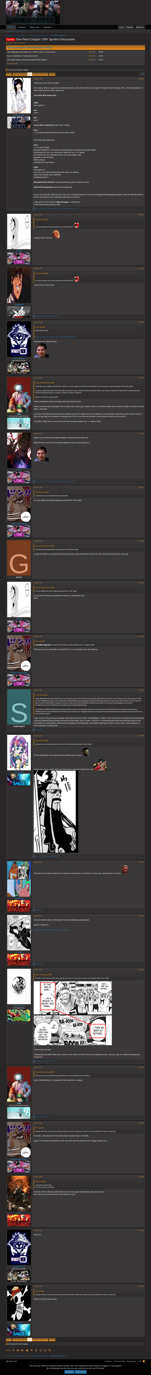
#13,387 (141, 487)
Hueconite (19, 898)
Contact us (108, 1361)
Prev (9, 74)
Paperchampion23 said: (43, 383)
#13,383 (141, 268)
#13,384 (141, 322)
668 (20, 74)
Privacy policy (131, 1361)
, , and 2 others (57, 209)
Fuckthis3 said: (40, 219)
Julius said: (39, 327)
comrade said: (40, 695)
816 (46, 74)
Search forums (20, 31)
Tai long (19, 1322)
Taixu (19, 1213)
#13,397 (141, 1123)
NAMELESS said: (40, 492)
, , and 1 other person (56, 481)
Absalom (10, 43)
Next (52, 74)
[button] (27, 27)
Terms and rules (119, 1361)
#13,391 (141, 690)
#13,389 (141, 583)
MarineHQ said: (40, 740)
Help (139, 1361)
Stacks (19, 952)
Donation (21, 27)
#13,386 (141, 434)
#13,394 (141, 916)
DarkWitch (19, 772)
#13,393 (141, 862)
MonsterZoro (19, 358)
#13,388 (141, 541)
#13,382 (141, 215)
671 (34, 74)
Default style (12, 1361)
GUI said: (38, 1128)
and (47, 316)
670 (29, 74)
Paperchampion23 (19, 523)
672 (38, 74)
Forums (11, 27)
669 (25, 74)
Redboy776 (19, 115)
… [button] (16, 74)
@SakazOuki (39, 930)
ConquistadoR (19, 1006)
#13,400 (141, 1286)
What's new (34, 27)
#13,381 (141, 79)
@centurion (49, 930)
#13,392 (141, 736)
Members (47, 27)
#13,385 (141, 378)
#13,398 (141, 1177)
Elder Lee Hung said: (42, 974)
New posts (9, 31)
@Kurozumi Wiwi (61, 930)
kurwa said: (39, 1181)
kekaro (19, 251)
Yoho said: (38, 641)
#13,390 (141, 636)
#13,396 (141, 1067)
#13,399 (141, 1230)
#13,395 (141, 970)
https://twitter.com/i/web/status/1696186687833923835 (56, 337)
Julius (19, 469)
